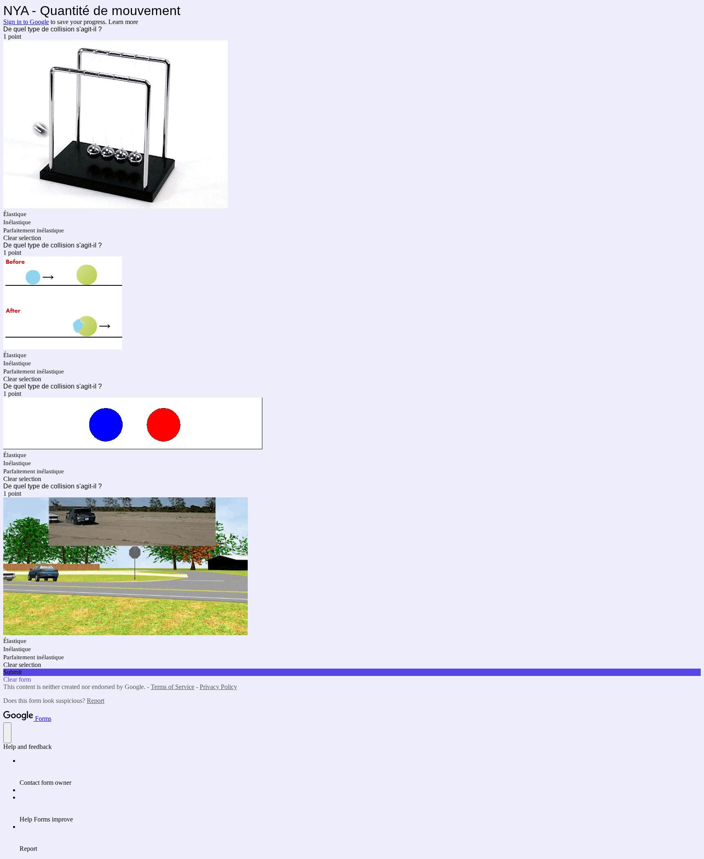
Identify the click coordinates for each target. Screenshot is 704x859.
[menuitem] (360, 771)
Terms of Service (172, 686)
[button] (352, 238)
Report (95, 700)
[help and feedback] (7, 732)
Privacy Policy (218, 686)
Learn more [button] (123, 21)
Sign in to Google (26, 21)
